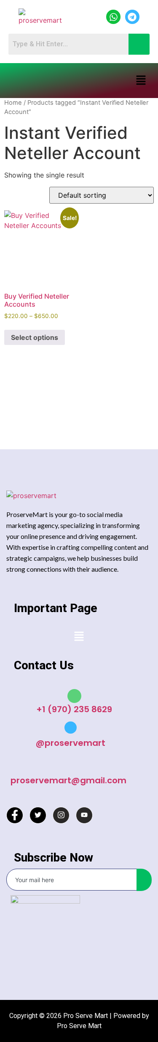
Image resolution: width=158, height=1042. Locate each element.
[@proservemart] (70, 727)
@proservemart (70, 743)
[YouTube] (84, 815)
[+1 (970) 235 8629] (74, 696)
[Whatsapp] (113, 17)
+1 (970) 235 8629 (74, 709)
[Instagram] (61, 815)
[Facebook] (14, 815)
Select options (34, 337)
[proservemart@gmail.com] (68, 766)
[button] (141, 81)
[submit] (144, 880)
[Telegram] (132, 17)
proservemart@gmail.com (68, 780)
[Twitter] (37, 815)
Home (13, 102)
